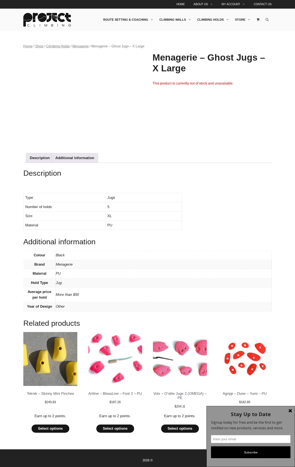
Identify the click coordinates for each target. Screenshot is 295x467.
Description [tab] (40, 158)
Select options (50, 428)
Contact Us (263, 4)
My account (231, 4)
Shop (39, 46)
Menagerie (80, 46)
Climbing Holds (210, 19)
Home (180, 4)
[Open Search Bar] (267, 19)
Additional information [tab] (74, 158)
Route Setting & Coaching (125, 19)
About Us (200, 4)
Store (240, 19)
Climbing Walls (172, 19)
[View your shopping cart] (258, 19)
